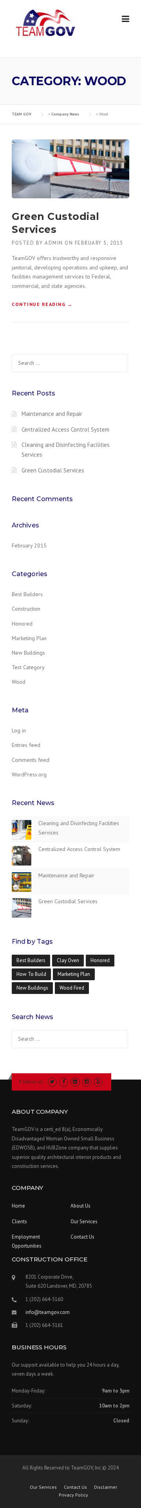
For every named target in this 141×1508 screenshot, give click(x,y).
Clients (19, 1221)
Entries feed (26, 745)
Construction (26, 608)
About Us (80, 1205)
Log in (19, 730)
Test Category (28, 667)
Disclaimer (105, 1487)
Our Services (84, 1221)
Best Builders (27, 594)
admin (54, 243)
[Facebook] (63, 1081)
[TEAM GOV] (46, 25)
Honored (22, 623)
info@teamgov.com (47, 1312)
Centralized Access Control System (65, 429)
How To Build (31, 974)
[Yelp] (98, 1081)
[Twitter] (52, 1081)
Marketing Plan (29, 638)
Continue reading (42, 304)
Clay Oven (68, 960)
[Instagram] (86, 1081)
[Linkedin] (75, 1081)
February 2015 (29, 545)
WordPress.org (29, 774)
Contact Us (82, 1236)
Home (18, 1205)
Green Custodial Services (53, 470)
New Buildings (28, 652)
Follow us (31, 1081)
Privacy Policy (73, 1495)
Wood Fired (72, 988)
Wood (18, 681)
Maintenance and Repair (52, 413)
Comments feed (30, 759)
